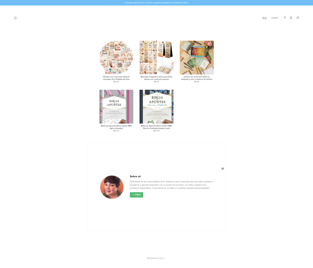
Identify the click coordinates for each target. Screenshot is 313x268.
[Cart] (298, 17)
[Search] (285, 17)
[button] (165, 258)
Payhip (161, 258)
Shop (264, 18)
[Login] (290, 17)
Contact (274, 18)
